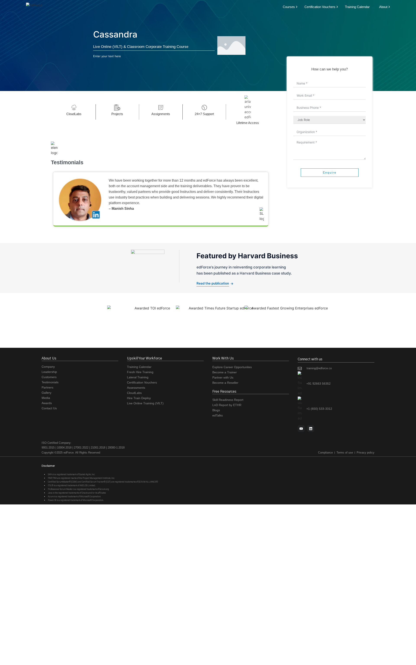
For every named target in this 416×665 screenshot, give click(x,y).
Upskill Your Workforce (144, 358)
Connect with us (310, 359)
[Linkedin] (310, 428)
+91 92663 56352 (318, 383)
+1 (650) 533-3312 (319, 408)
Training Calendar (357, 7)
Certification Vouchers (319, 7)
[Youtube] (301, 428)
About (383, 7)
